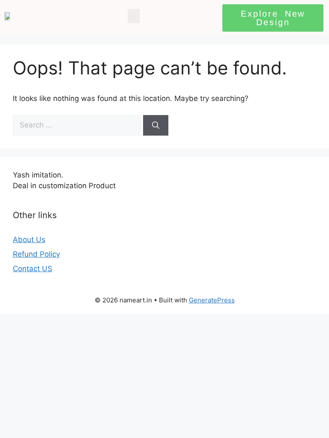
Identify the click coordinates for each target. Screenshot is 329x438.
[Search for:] (78, 125)
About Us (29, 239)
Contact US (32, 268)
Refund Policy (36, 254)
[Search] (155, 125)
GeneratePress (212, 300)
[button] (134, 16)
